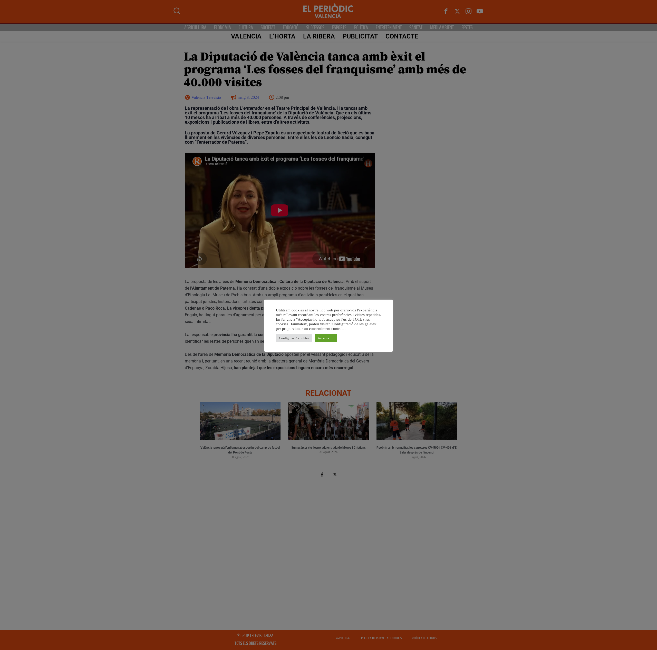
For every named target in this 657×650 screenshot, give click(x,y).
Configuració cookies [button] (294, 338)
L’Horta (282, 36)
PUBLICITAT (360, 36)
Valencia (246, 36)
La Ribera (319, 36)
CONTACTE (401, 36)
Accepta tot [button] (326, 338)
